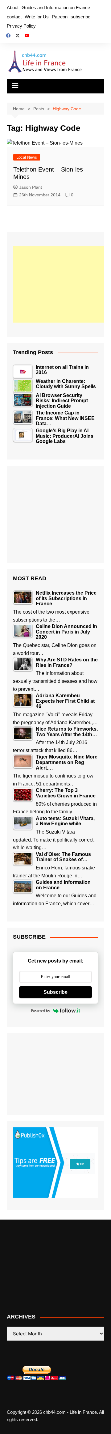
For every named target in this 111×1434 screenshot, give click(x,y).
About (12, 7)
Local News (26, 157)
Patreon (60, 16)
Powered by (40, 1010)
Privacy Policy (21, 25)
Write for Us (37, 16)
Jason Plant (30, 187)
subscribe (80, 16)
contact (14, 16)
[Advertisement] (59, 284)
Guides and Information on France (56, 7)
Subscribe (55, 992)
